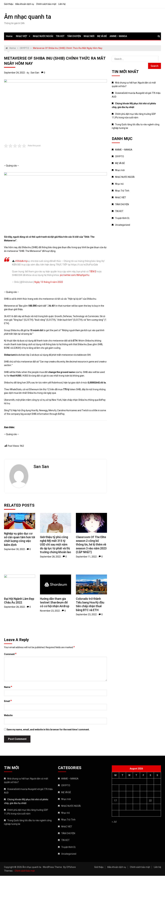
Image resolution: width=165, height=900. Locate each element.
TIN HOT (60, 36)
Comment (10, 654)
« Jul (114, 821)
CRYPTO (119, 156)
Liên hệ (61, 4)
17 (115, 800)
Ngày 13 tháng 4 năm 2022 (48, 282)
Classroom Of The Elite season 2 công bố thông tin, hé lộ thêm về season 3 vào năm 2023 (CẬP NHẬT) (91, 544)
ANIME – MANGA (118, 36)
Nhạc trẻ (119, 184)
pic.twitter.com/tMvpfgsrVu (74, 275)
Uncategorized (122, 225)
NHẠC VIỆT (21, 36)
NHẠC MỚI (89, 36)
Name (8, 687)
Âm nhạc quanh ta (27, 16)
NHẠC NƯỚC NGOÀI (43, 36)
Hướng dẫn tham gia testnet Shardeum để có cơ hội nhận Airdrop (54, 602)
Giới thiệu (8, 4)
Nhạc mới (120, 170)
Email (8, 701)
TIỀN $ (92, 271)
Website (8, 715)
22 (150, 800)
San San (35, 72)
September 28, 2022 (50, 556)
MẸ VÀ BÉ (102, 36)
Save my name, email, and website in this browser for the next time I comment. (48, 729)
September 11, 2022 (86, 556)
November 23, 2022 (50, 610)
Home (9, 36)
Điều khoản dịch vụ (24, 4)
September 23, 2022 (86, 614)
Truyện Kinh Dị (122, 218)
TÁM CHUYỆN (74, 36)
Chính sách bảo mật (46, 4)
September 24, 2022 (14, 72)
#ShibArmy (21, 261)
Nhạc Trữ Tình (122, 190)
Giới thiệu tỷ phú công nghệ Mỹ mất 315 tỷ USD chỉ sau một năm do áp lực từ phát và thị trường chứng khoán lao (55, 544)
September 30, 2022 (14, 549)
